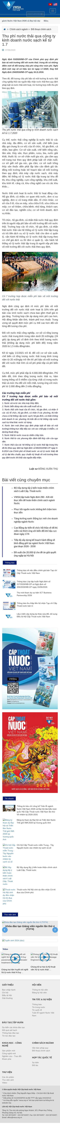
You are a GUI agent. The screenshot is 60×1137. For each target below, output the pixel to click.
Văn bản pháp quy (40, 1048)
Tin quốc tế (37, 1010)
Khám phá (6, 1059)
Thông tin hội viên (40, 990)
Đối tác (35, 1065)
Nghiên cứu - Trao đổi (11, 1056)
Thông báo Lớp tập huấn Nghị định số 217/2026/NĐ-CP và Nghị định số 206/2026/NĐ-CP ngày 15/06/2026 (33, 584)
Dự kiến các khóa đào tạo (13, 1027)
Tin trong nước (38, 1007)
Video (5, 949)
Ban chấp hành (8, 990)
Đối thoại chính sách (41, 29)
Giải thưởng (7, 998)
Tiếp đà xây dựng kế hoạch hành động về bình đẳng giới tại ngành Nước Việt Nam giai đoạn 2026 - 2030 (34, 543)
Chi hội (5, 992)
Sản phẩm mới (8, 1051)
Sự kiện (35, 1062)
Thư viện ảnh (8, 1080)
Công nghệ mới (9, 1053)
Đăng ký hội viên (39, 992)
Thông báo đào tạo (10, 1033)
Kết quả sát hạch (9, 1030)
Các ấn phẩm (8, 1077)
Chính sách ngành (19, 29)
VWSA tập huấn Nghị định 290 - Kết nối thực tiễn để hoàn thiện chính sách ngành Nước (34, 500)
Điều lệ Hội (7, 995)
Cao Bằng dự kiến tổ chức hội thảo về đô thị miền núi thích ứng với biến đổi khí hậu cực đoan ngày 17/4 (35, 531)
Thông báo (37, 1004)
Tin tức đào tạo (8, 1036)
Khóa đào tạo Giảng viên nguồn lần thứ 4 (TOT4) (30, 927)
